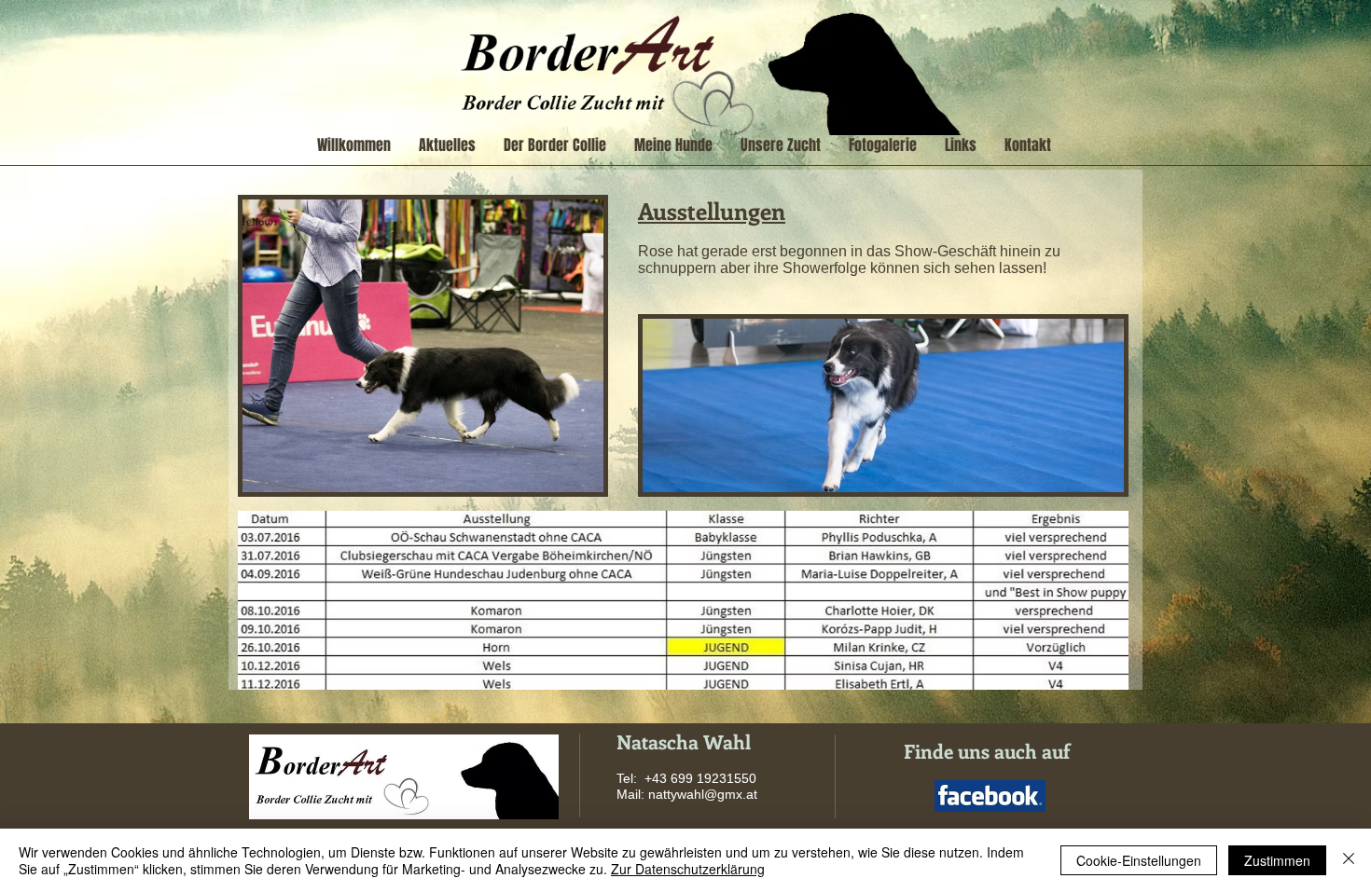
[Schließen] (1348, 860)
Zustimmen (1277, 860)
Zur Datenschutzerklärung (688, 868)
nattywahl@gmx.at (702, 794)
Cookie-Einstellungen (1138, 860)
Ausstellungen (711, 210)
